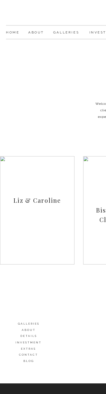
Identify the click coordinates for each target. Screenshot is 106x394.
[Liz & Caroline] (37, 210)
